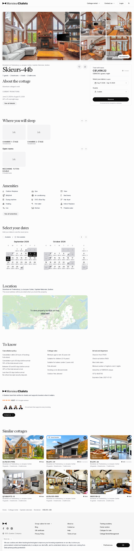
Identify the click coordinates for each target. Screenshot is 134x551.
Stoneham (37, 510)
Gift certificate (39, 530)
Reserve (111, 99)
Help (69, 530)
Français (7, 539)
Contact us (108, 3)
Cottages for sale (105, 530)
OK (123, 545)
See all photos (123, 56)
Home (4, 510)
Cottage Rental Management (109, 534)
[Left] (82, 120)
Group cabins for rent (42, 524)
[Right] (86, 120)
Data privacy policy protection (14, 547)
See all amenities (11, 214)
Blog (36, 527)
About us (70, 524)
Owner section (105, 527)
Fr (129, 3)
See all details (10, 103)
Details (126, 71)
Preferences (108, 545)
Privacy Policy (39, 534)
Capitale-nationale (26, 510)
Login (121, 3)
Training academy (106, 524)
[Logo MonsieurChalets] (15, 3)
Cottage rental (92, 3)
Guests (95, 88)
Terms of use (71, 534)
